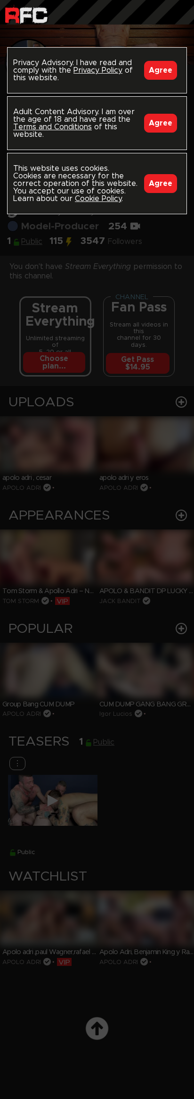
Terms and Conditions (52, 127)
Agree (160, 70)
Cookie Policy (98, 198)
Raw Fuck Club (26, 14)
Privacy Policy (97, 70)
